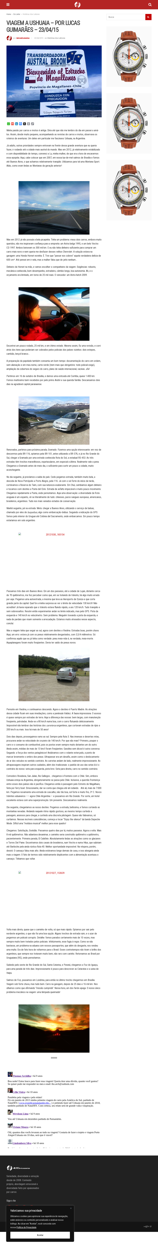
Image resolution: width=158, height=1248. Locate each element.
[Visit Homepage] (77, 5)
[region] (40, 1224)
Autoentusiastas (22, 38)
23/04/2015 (38, 38)
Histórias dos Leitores (31, 14)
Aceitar (40, 1235)
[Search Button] (150, 4)
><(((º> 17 (148, 1227)
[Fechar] (71, 1208)
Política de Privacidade (26, 1227)
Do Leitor (16, 14)
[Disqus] (54, 1109)
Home (8, 14)
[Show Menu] (7, 4)
